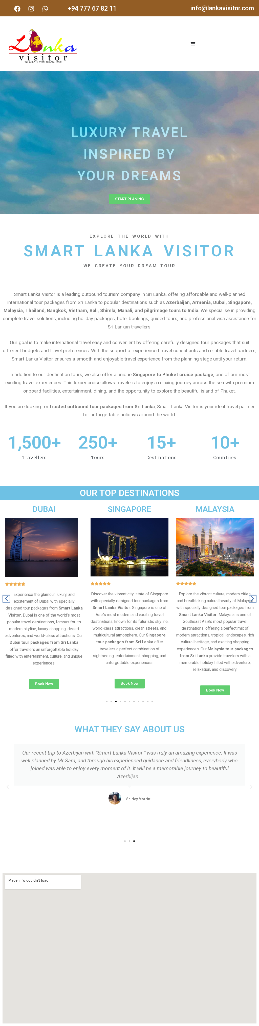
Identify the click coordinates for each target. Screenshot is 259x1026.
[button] (6, 598)
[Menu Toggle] (193, 43)
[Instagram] (31, 8)
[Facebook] (17, 8)
